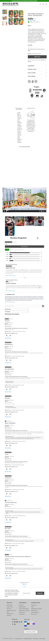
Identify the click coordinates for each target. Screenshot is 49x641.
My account (34, 614)
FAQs (32, 606)
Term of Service (35, 638)
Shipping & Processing (36, 608)
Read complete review (10, 275)
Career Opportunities (24, 608)
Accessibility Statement (27, 638)
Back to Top (24, 583)
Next (24, 586)
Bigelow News (22, 606)
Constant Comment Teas (11, 611)
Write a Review (32, 20)
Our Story (21, 605)
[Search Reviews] (43, 306)
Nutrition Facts (32, 69)
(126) (29, 20)
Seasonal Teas (10, 613)
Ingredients (31, 65)
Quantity (30, 45)
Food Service (22, 612)
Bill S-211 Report (42, 638)
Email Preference (35, 612)
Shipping (29, 53)
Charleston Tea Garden (24, 610)
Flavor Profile (31, 73)
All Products (9, 605)
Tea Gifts (9, 615)
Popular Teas (10, 606)
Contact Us (33, 605)
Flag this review (8, 338)
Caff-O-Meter (31, 76)
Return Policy (34, 610)
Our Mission (22, 614)
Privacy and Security (18, 638)
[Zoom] (16, 17)
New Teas (9, 608)
